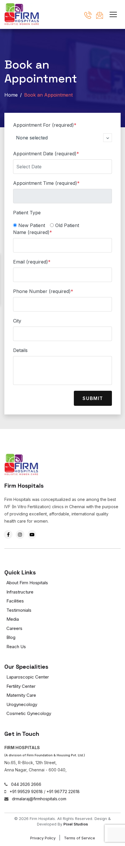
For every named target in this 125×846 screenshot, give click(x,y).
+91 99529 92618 (26, 791)
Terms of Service (79, 838)
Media (12, 619)
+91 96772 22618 (63, 791)
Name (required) (32, 232)
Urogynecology (21, 704)
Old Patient (67, 225)
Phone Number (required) (43, 291)
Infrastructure (19, 592)
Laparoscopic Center (27, 677)
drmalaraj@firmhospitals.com (39, 798)
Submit (93, 398)
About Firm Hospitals (27, 582)
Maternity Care (21, 695)
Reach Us (16, 646)
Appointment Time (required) (46, 183)
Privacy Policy (43, 838)
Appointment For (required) (44, 125)
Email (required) (32, 262)
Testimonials (18, 610)
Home (11, 95)
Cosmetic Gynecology (28, 713)
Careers (14, 628)
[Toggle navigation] (113, 14)
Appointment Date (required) (46, 153)
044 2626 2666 (26, 784)
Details (20, 350)
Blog (10, 637)
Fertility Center (20, 686)
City (17, 321)
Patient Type (27, 212)
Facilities (15, 601)
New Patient (31, 225)
